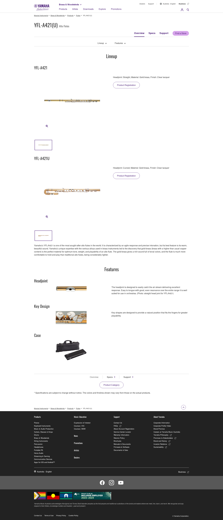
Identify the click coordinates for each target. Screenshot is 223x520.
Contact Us (118, 422)
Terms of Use (49, 515)
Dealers (142, 4)
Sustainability (159, 447)
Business (182, 4)
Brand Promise (159, 429)
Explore (102, 8)
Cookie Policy (73, 515)
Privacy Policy (61, 515)
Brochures (117, 441)
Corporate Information (162, 422)
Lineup (101, 43)
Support (151, 4)
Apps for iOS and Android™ (44, 462)
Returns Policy (119, 438)
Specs (152, 33)
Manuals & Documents (122, 444)
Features (119, 43)
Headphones (38, 447)
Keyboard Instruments (42, 426)
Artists (75, 8)
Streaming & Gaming (42, 456)
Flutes (78, 15)
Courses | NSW (79, 429)
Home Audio (38, 453)
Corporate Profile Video (162, 426)
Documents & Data (121, 450)
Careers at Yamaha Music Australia (167, 432)
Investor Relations (160, 444)
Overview (139, 33)
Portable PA (38, 450)
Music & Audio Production (44, 429)
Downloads (88, 8)
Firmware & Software (121, 447)
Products (63, 8)
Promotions (116, 8)
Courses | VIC (79, 426)
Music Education (80, 416)
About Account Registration (124, 429)
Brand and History (160, 441)
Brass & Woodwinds (69, 4)
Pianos (36, 422)
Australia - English (169, 4)
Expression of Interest (82, 422)
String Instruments (41, 441)
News (76, 435)
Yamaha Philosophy (161, 435)
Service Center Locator (122, 432)
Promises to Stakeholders (163, 438)
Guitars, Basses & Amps (43, 432)
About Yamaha (159, 416)
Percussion (38, 444)
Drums (36, 435)
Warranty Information (121, 435)
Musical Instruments (41, 15)
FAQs (116, 426)
